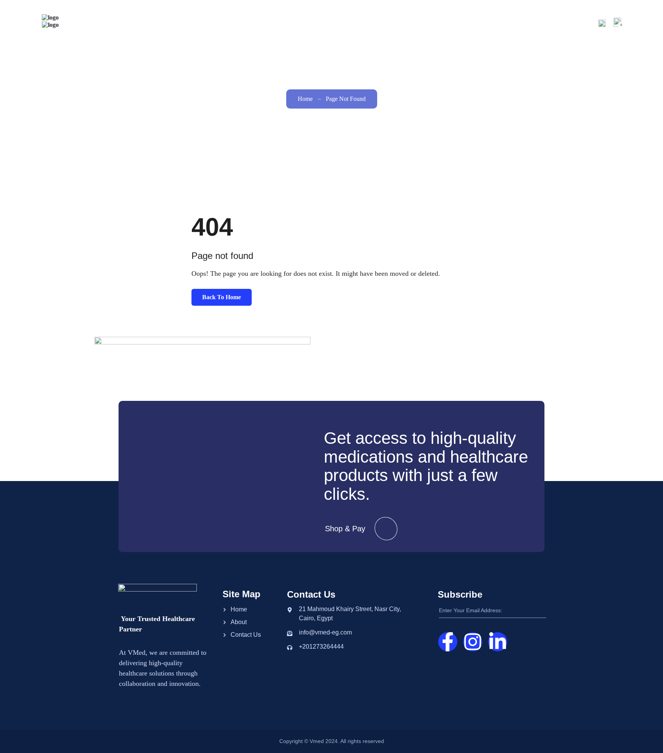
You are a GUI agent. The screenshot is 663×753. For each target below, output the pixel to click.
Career (529, 23)
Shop (496, 23)
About (463, 23)
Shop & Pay (345, 528)
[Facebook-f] (447, 641)
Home (434, 23)
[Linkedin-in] (497, 641)
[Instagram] (472, 641)
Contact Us (571, 23)
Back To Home (221, 297)
